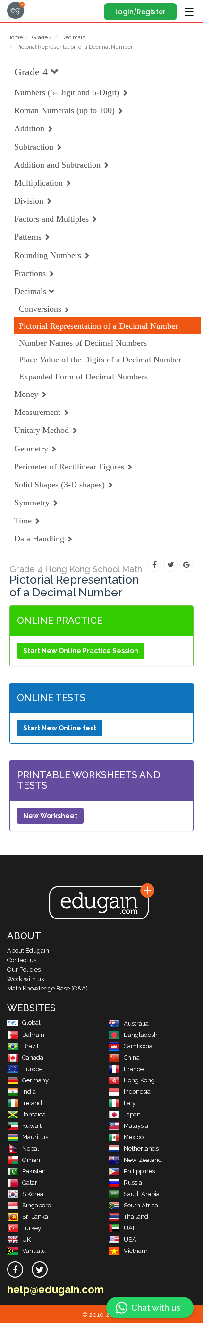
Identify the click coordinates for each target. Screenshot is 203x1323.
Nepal (30, 1148)
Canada (32, 1057)
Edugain (16, 10)
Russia (133, 1182)
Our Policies (24, 969)
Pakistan (34, 1171)
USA (130, 1239)
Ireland (32, 1103)
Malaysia (136, 1125)
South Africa (141, 1205)
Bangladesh (141, 1034)
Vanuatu (34, 1250)
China (132, 1057)
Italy (129, 1103)
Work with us (25, 978)
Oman (31, 1159)
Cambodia (138, 1046)
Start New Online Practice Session (80, 651)
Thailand (136, 1216)
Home (15, 37)
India (29, 1091)
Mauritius (35, 1137)
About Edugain (28, 950)
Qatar (29, 1182)
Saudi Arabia (142, 1193)
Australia (136, 1023)
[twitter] (40, 1269)
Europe (32, 1068)
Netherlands (141, 1148)
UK (26, 1239)
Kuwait (32, 1125)
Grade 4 (42, 37)
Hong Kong (139, 1080)
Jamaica (34, 1114)
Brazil (30, 1046)
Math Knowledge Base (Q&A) (47, 988)
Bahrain (33, 1034)
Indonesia (137, 1091)
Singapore (36, 1205)
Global (31, 1022)
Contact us (21, 959)
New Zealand (143, 1159)
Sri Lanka (35, 1216)
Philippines (139, 1171)
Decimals (73, 37)
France (134, 1068)
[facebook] (15, 1269)
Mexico (134, 1137)
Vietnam (136, 1250)
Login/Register (140, 12)
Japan (132, 1114)
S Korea (32, 1193)
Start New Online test (59, 728)
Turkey (31, 1228)
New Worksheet (50, 815)
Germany (35, 1080)
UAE (130, 1228)
